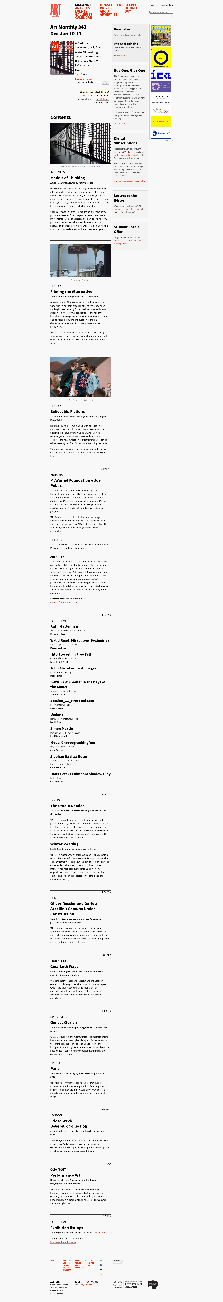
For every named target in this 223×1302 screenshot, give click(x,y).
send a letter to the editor (128, 209)
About (105, 11)
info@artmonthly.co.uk (89, 1285)
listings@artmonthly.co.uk (63, 1242)
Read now (120, 55)
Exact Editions (102, 99)
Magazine (83, 5)
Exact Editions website (129, 155)
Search (131, 5)
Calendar (83, 17)
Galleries (83, 14)
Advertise (108, 14)
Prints (106, 8)
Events (81, 11)
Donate (131, 8)
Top (52, 1261)
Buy (128, 11)
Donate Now (119, 124)
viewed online (100, 1232)
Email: (171, 9)
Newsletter (110, 5)
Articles (82, 8)
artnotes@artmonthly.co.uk (63, 602)
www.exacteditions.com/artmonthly (129, 181)
